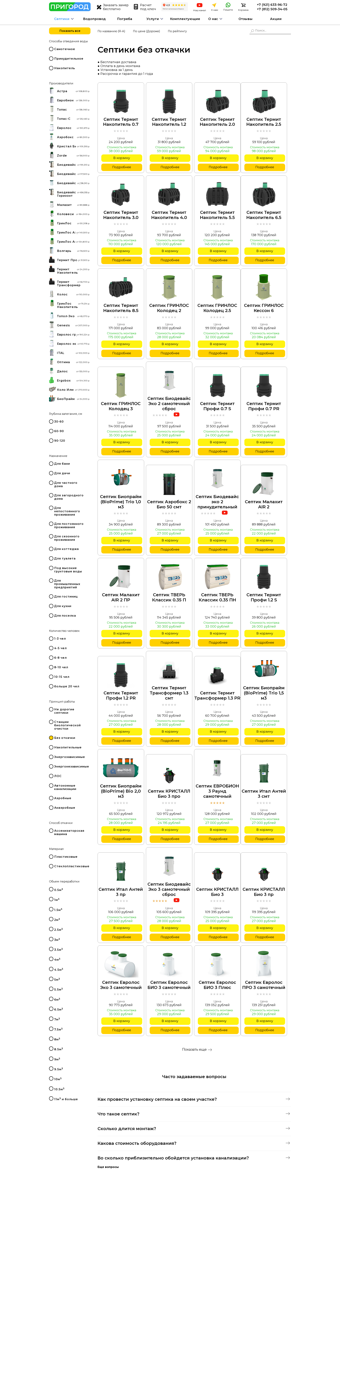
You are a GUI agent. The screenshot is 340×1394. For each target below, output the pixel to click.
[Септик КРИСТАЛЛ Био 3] (217, 871)
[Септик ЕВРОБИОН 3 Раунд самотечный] (217, 768)
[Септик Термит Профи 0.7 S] (217, 385)
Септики (61, 19)
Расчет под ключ (148, 7)
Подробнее (121, 167)
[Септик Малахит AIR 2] (264, 483)
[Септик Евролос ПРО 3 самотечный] (263, 964)
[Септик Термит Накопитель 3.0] (120, 194)
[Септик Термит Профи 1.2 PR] (121, 675)
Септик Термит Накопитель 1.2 (169, 122)
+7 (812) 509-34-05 (272, 9)
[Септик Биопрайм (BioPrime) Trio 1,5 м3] (264, 669)
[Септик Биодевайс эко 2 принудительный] (217, 478)
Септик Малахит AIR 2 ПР (121, 597)
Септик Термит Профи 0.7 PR (263, 406)
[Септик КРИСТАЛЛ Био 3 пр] (264, 871)
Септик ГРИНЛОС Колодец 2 (169, 308)
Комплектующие (185, 19)
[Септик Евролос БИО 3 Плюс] (217, 964)
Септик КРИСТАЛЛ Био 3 (217, 892)
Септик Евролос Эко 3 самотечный (121, 985)
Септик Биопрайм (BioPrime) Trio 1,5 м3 (264, 693)
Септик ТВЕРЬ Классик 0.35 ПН (217, 597)
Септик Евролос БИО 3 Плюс (217, 985)
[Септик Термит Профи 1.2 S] (264, 576)
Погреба (124, 19)
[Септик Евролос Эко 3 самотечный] (120, 964)
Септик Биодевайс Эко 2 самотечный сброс (169, 403)
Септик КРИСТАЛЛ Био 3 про (169, 794)
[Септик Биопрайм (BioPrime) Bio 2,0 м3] (120, 768)
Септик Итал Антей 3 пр (121, 892)
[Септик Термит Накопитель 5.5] (217, 194)
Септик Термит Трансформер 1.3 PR (217, 696)
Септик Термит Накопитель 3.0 (120, 215)
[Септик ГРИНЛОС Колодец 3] (120, 385)
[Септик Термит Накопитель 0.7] (121, 101)
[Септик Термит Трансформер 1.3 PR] (217, 675)
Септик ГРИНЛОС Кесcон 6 (264, 308)
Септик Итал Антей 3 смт (264, 794)
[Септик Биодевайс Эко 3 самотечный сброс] (169, 866)
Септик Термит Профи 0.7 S (217, 406)
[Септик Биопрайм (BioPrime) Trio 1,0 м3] (120, 478)
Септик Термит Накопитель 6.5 (263, 215)
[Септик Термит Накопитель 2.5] (264, 101)
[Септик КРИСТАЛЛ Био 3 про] (169, 773)
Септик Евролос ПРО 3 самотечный (263, 985)
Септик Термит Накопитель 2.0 (217, 122)
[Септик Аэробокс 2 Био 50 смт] (169, 483)
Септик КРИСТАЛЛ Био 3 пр (264, 892)
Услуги (152, 19)
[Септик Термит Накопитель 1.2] (169, 101)
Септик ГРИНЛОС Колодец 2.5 (217, 308)
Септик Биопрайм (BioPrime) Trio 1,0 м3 (120, 501)
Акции (276, 19)
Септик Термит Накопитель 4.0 (169, 215)
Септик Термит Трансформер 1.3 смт (169, 693)
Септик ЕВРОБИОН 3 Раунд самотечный (217, 791)
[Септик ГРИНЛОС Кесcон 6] (263, 287)
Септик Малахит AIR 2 (264, 504)
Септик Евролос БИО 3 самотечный (169, 985)
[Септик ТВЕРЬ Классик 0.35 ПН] (217, 576)
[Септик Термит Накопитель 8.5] (120, 287)
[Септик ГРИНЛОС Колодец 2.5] (217, 287)
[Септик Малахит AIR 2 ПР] (120, 576)
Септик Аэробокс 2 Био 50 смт (169, 504)
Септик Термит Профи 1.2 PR (121, 696)
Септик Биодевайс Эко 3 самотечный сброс (169, 889)
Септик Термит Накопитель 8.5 (120, 308)
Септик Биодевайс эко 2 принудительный (217, 501)
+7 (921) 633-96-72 (272, 5)
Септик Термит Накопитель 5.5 (217, 215)
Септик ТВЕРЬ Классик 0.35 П (169, 597)
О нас (213, 19)
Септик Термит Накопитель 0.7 (120, 122)
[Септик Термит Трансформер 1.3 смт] (169, 669)
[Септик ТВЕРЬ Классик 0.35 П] (169, 576)
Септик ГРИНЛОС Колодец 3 (121, 406)
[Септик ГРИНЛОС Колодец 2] (169, 287)
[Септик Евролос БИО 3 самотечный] (169, 964)
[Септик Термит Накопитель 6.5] (264, 194)
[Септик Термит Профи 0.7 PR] (264, 385)
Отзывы (246, 19)
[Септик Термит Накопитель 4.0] (169, 194)
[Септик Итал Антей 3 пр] (120, 871)
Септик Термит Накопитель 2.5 (263, 122)
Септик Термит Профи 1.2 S (263, 597)
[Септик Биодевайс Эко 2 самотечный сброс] (169, 380)
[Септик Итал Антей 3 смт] (264, 773)
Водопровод (94, 19)
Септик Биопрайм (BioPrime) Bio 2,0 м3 (120, 791)
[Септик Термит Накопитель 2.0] (217, 101)
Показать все (69, 31)
